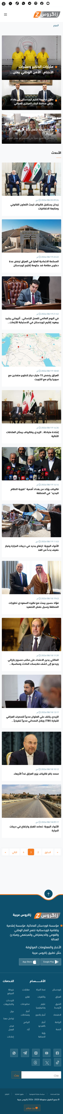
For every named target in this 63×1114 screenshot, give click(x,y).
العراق (58, 996)
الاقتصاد (57, 1014)
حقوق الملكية (19, 1094)
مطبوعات (25, 1003)
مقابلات (26, 989)
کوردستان (56, 989)
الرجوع (56, 25)
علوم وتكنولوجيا (40, 1005)
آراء (28, 1029)
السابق (48, 852)
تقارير (27, 996)
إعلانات (10, 1036)
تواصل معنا (8, 1018)
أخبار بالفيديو (41, 1023)
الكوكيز (7, 1094)
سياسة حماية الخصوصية (37, 1094)
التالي (14, 852)
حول (12, 1011)
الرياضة (58, 1022)
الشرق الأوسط (57, 1005)
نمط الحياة (40, 989)
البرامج (27, 1022)
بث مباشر (30, 1108)
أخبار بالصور (40, 1014)
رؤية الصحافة (41, 1034)
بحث (16, 1075)
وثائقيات (41, 996)
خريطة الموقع (10, 991)
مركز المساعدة (55, 1094)
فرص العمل (11, 1027)
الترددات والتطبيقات (9, 1002)
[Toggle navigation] (5, 14)
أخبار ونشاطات (25, 1012)
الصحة (58, 1029)
